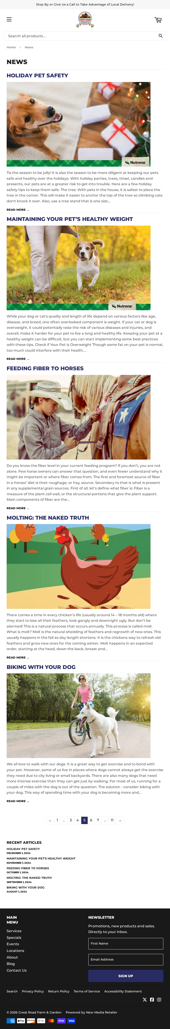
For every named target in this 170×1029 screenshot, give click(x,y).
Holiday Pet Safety (37, 75)
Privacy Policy (33, 991)
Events (13, 944)
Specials (14, 937)
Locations (15, 951)
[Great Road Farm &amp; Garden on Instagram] (159, 1000)
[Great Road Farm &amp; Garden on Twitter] (145, 1000)
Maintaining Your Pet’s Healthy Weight (70, 219)
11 (112, 820)
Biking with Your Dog (41, 667)
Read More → (18, 209)
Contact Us (17, 970)
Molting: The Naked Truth (48, 517)
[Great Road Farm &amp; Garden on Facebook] (152, 1000)
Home (11, 47)
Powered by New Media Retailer (91, 1012)
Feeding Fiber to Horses (45, 368)
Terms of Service (87, 991)
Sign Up (125, 976)
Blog (11, 964)
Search (12, 991)
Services (14, 931)
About (12, 957)
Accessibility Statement (123, 991)
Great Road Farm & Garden (40, 1012)
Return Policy (59, 991)
